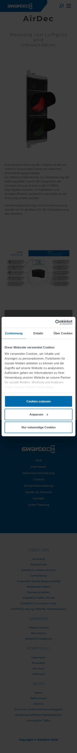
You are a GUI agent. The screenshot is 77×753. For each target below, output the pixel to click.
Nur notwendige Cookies (39, 427)
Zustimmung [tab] (14, 333)
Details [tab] (38, 333)
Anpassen (36, 414)
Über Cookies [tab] (63, 333)
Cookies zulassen (38, 401)
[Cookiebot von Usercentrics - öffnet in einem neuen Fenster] (55, 322)
